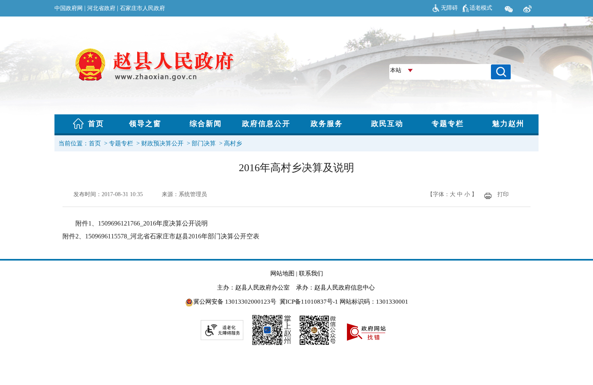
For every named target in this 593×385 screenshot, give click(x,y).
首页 (95, 143)
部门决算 (204, 143)
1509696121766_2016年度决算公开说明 (153, 223)
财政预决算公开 (162, 143)
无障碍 (449, 8)
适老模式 (481, 8)
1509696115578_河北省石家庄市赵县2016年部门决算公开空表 (172, 236)
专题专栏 (121, 143)
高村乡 (233, 143)
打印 (503, 194)
